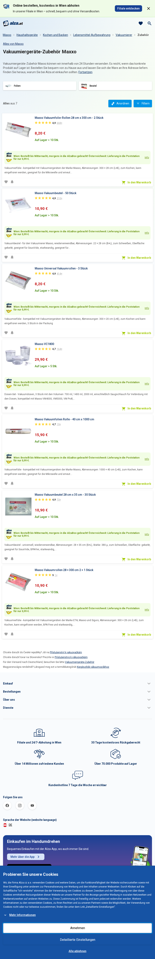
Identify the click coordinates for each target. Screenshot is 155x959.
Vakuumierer (124, 35)
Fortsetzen (85, 72)
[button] (77, 683)
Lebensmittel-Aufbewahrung (91, 35)
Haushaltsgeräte (27, 35)
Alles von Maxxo (13, 43)
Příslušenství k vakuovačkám (66, 652)
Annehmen (77, 928)
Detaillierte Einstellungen (77, 940)
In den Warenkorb (139, 182)
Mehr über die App (22, 856)
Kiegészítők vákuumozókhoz (93, 667)
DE (10, 825)
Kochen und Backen (55, 35)
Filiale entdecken (128, 8)
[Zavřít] (148, 8)
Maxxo (7, 35)
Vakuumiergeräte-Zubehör (79, 662)
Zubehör (143, 35)
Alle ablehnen (77, 951)
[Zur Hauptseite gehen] (13, 23)
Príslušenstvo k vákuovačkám (71, 657)
